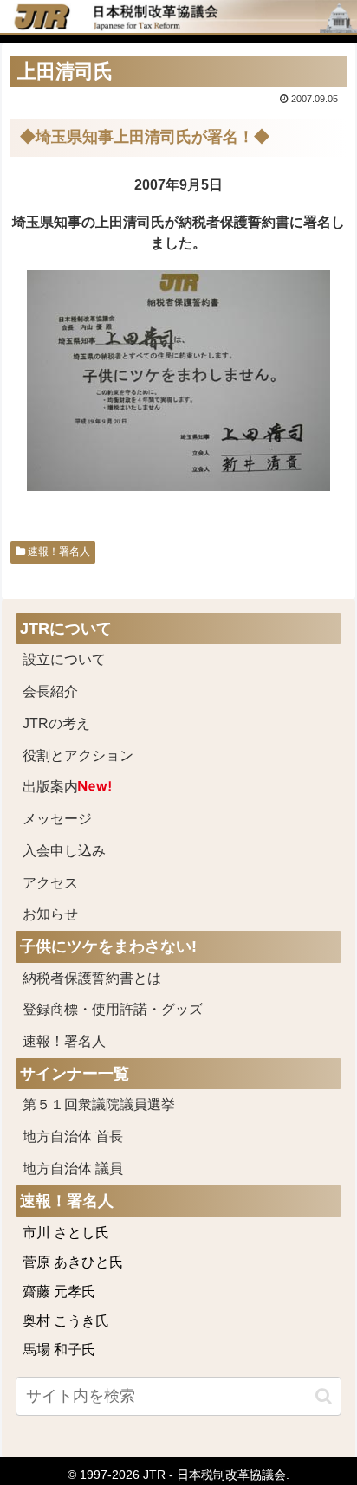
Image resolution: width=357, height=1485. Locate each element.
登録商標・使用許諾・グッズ (113, 1009)
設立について (64, 659)
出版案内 (50, 786)
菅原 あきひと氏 (73, 1262)
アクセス (50, 882)
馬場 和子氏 (59, 1349)
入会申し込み (64, 850)
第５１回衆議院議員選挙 (99, 1104)
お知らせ (50, 914)
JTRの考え (56, 723)
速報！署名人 (57, 552)
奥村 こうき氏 (66, 1321)
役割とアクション (78, 755)
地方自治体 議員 (73, 1168)
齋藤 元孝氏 (59, 1291)
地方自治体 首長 (94, 1136)
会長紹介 (50, 691)
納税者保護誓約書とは (92, 978)
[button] (323, 1396)
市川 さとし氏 (66, 1232)
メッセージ (57, 818)
